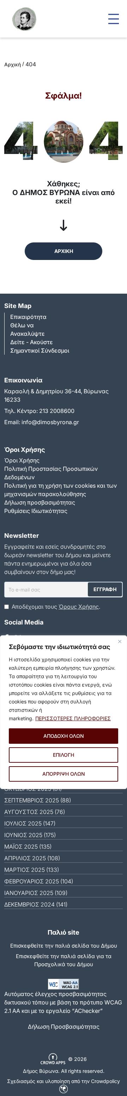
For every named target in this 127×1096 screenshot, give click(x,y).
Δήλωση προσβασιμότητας (39, 502)
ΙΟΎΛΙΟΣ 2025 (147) (29, 823)
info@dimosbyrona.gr (50, 422)
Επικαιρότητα (28, 316)
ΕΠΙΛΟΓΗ (63, 755)
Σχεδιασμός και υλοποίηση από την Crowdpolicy (63, 1081)
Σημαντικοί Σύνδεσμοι (39, 350)
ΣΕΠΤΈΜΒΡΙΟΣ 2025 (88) (37, 800)
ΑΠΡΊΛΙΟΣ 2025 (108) (32, 858)
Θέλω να (22, 325)
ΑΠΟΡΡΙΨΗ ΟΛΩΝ (63, 774)
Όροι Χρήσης (22, 460)
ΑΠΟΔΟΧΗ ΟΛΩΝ (63, 736)
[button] (113, 19)
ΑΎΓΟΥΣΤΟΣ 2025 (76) (34, 811)
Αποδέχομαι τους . (56, 606)
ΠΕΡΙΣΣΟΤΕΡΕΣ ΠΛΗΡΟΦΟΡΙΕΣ (73, 718)
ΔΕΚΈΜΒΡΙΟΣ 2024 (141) (35, 904)
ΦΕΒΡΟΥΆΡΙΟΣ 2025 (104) (38, 881)
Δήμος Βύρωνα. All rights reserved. (63, 1071)
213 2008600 (56, 410)
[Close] (119, 641)
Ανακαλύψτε (27, 333)
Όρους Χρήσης (79, 606)
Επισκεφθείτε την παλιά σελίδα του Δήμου (63, 945)
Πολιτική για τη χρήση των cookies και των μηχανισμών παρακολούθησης (60, 489)
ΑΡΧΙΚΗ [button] (63, 251)
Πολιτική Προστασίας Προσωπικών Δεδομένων (51, 473)
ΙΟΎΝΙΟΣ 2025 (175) (30, 834)
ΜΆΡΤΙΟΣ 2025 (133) (31, 869)
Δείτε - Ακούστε (31, 342)
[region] (63, 712)
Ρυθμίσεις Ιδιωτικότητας (35, 510)
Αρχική (12, 64)
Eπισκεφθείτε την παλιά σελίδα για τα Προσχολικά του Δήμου (63, 960)
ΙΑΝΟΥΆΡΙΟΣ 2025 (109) (35, 892)
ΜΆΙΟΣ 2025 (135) (28, 846)
